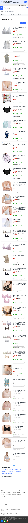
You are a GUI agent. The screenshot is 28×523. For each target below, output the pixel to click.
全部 (2, 11)
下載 (26, 2)
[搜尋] (25, 11)
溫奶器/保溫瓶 (4, 471)
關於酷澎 (2, 490)
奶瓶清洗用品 (11, 471)
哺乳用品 (14, 14)
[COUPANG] (5, 505)
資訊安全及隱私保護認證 (10, 494)
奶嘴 (6, 469)
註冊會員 (22, 5)
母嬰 (11, 14)
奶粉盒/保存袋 (10, 473)
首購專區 (7, 14)
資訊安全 (2, 494)
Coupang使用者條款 (17, 490)
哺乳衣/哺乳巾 (19, 14)
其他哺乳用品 (4, 473)
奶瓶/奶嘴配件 (10, 469)
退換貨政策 (3, 492)
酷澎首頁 (2, 14)
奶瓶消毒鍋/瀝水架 (18, 471)
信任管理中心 (9, 492)
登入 (19, 5)
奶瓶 (3, 469)
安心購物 (23, 492)
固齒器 (20, 469)
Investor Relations (9, 490)
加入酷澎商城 (18, 494)
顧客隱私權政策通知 (16, 492)
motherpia (4, 478)
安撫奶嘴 (16, 469)
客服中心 (25, 5)
